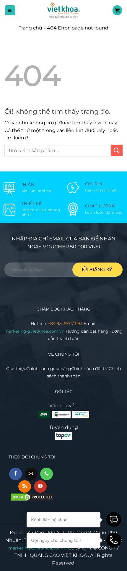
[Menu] (10, 10)
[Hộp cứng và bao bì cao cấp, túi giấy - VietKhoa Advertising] (63, 10)
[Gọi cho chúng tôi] (46, 474)
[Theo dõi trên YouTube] (40, 486)
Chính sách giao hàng (48, 368)
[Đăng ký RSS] (24, 486)
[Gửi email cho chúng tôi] (31, 474)
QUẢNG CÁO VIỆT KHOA (58, 555)
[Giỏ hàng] (117, 10)
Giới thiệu (16, 368)
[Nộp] (117, 150)
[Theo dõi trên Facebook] (15, 474)
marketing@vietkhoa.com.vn (35, 331)
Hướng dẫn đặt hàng (87, 331)
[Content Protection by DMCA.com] (32, 497)
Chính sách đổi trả (90, 368)
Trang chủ (30, 28)
